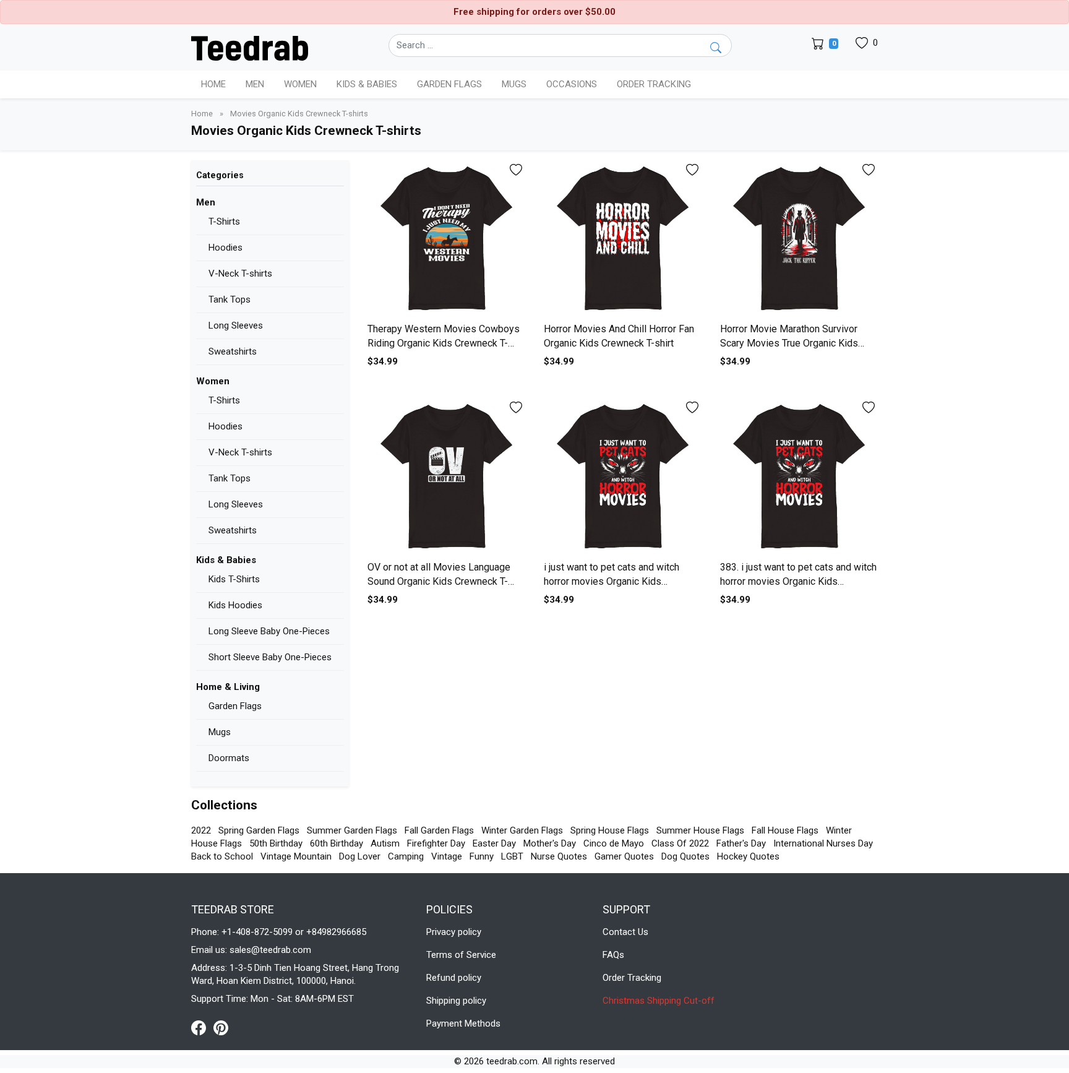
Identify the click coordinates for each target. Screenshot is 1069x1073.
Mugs (514, 84)
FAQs (613, 954)
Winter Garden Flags (522, 830)
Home (213, 84)
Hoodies (225, 247)
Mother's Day (549, 843)
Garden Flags (235, 706)
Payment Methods (463, 1023)
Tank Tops (229, 299)
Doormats (228, 758)
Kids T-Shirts (234, 579)
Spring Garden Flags (258, 830)
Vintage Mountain (296, 856)
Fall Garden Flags (439, 830)
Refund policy (453, 977)
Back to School (222, 856)
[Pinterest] (220, 1027)
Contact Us (625, 931)
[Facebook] (202, 1027)
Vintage (446, 856)
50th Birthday (276, 843)
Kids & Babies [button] (367, 84)
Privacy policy (453, 931)
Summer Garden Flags (352, 830)
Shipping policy (456, 1000)
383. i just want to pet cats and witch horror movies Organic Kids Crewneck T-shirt (798, 581)
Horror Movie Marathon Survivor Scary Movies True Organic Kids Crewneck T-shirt (789, 343)
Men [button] (255, 84)
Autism (385, 843)
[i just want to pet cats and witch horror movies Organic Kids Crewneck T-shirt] (623, 477)
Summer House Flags (700, 830)
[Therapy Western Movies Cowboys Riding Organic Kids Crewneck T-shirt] (446, 239)
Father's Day (741, 843)
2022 (201, 830)
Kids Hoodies (235, 605)
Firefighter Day (436, 843)
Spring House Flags (609, 830)
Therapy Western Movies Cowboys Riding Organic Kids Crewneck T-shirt (443, 343)
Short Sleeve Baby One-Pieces (270, 657)
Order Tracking (654, 84)
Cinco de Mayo (613, 843)
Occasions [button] (571, 84)
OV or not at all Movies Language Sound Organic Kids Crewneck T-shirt (438, 581)
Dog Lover (359, 856)
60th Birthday (336, 843)
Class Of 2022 (680, 843)
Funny (482, 856)
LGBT (512, 856)
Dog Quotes (685, 856)
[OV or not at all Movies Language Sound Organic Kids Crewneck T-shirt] (446, 477)
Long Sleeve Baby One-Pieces (269, 631)
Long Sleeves (235, 325)
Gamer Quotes (624, 856)
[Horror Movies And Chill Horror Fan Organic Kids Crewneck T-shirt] (623, 239)
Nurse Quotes (559, 856)
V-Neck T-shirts (240, 273)
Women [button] (300, 84)
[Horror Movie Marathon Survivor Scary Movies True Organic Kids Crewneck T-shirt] (799, 239)
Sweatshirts (232, 351)
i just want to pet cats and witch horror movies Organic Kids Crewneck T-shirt (611, 581)
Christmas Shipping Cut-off (659, 1000)
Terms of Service (461, 954)
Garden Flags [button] (449, 84)
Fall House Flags (785, 830)
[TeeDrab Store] (249, 47)
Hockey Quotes (748, 856)
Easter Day (494, 843)
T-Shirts (224, 221)
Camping (406, 856)
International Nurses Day (823, 843)
